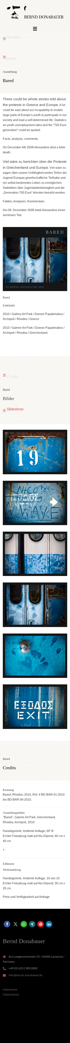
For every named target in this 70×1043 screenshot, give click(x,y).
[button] (7, 924)
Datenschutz (11, 994)
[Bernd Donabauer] (35, 12)
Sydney (35, 1036)
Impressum (10, 989)
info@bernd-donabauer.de (25, 975)
